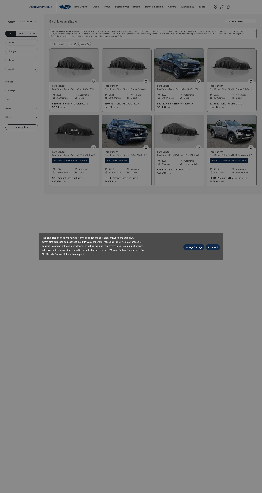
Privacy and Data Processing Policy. (102, 242)
